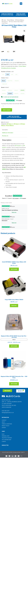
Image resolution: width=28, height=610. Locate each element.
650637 (16, 90)
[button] (21, 3)
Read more (14, 305)
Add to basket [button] (14, 269)
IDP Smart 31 (10, 124)
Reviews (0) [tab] (5, 136)
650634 (10, 90)
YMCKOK (4, 84)
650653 (22, 90)
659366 (4, 93)
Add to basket (6, 110)
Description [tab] (5, 129)
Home (4, 20)
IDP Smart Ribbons (19, 20)
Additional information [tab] (7, 132)
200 (12, 74)
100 (3, 74)
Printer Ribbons (10, 20)
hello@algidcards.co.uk (8, 412)
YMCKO (17, 81)
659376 (16, 93)
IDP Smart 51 (5, 21)
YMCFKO (9, 81)
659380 (22, 93)
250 (16, 74)
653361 (4, 90)
